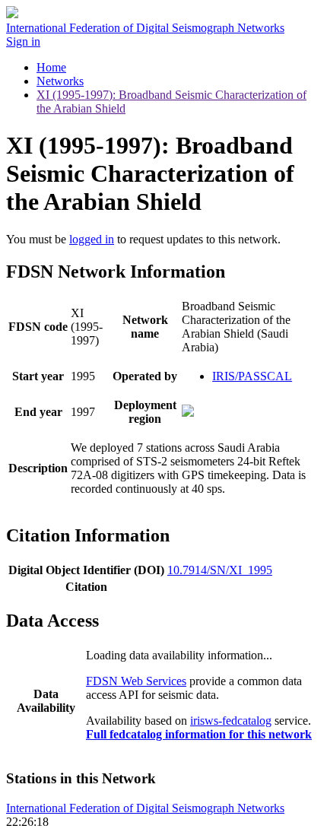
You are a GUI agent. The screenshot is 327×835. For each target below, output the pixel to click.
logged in (91, 239)
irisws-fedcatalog (230, 720)
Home (51, 67)
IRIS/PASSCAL (252, 376)
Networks (60, 81)
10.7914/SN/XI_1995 (219, 570)
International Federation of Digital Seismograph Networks (145, 808)
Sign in (23, 41)
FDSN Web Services (136, 681)
